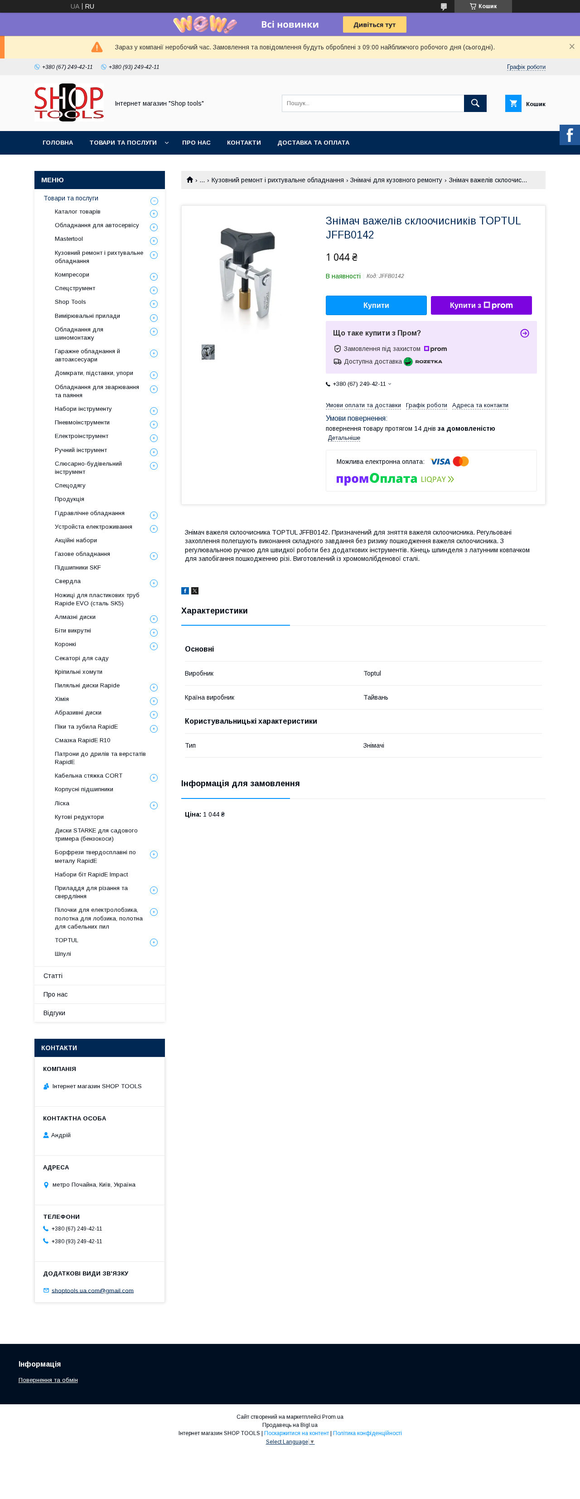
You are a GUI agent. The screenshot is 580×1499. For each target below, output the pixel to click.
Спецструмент (75, 288)
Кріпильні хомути (78, 671)
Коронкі (65, 644)
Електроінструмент (81, 436)
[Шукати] (475, 103)
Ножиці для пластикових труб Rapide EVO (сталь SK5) (97, 599)
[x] (194, 592)
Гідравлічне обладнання (90, 513)
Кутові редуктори (79, 816)
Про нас (196, 142)
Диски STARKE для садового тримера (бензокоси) (96, 834)
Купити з (465, 305)
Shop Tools (70, 301)
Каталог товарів (78, 211)
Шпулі (63, 953)
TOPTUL (66, 940)
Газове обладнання (82, 553)
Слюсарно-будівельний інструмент (88, 467)
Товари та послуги (123, 142)
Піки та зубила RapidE (86, 726)
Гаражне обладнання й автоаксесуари (87, 355)
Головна (58, 142)
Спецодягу (70, 485)
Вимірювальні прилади (87, 315)
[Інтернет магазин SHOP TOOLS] (69, 119)
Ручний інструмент (81, 450)
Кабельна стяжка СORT (88, 775)
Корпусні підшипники (84, 789)
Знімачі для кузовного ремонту (396, 180)
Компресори (72, 274)
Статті (53, 975)
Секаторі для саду (82, 658)
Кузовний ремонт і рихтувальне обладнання (278, 180)
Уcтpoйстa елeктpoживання (93, 526)
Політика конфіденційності (367, 1433)
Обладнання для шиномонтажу (79, 333)
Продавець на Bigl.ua (290, 1425)
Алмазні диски (75, 616)
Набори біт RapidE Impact (91, 874)
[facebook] (185, 592)
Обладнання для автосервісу (97, 225)
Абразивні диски (78, 712)
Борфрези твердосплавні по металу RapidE (95, 856)
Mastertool (69, 238)
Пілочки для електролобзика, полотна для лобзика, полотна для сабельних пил (99, 918)
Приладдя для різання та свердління (91, 892)
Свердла (68, 581)
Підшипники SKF (78, 567)
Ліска (62, 803)
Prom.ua (332, 1417)
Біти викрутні (73, 630)
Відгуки (54, 1013)
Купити (376, 305)
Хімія (62, 699)
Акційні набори (76, 540)
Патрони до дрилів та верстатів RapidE (100, 757)
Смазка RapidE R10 (82, 740)
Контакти (244, 142)
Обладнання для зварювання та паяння (97, 391)
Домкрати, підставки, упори (94, 373)
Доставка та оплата (313, 142)
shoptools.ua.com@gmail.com (93, 1290)
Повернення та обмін (48, 1380)
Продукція (69, 499)
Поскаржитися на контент (296, 1433)
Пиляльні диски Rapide (87, 685)
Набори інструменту (83, 408)
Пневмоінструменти (82, 422)
